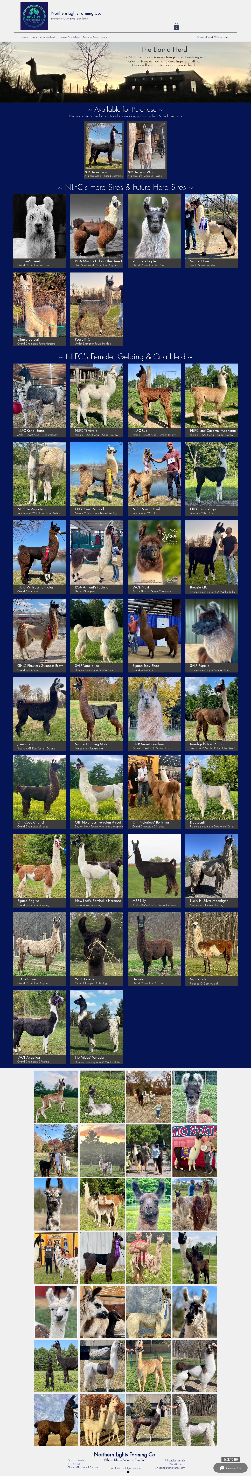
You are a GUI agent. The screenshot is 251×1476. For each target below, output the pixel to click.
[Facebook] (123, 1472)
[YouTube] (128, 1472)
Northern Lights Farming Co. (76, 13)
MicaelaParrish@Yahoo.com (212, 37)
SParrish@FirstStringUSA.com (83, 1467)
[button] (176, 26)
